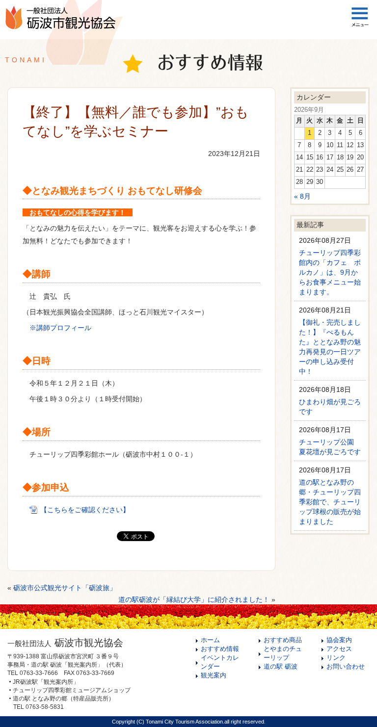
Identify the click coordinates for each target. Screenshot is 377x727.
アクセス (339, 649)
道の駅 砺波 (280, 666)
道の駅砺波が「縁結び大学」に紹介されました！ (193, 599)
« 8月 (302, 196)
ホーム (210, 640)
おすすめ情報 (220, 649)
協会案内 (339, 640)
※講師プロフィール (60, 328)
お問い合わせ (345, 666)
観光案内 (213, 675)
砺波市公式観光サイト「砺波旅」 (64, 588)
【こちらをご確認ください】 (85, 510)
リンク (336, 657)
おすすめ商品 (283, 640)
